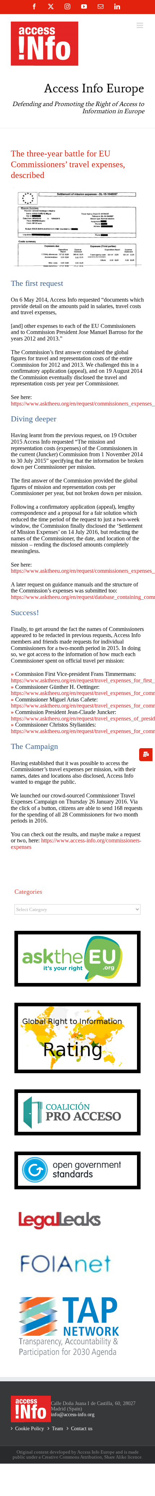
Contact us (81, 1428)
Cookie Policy (29, 1428)
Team (57, 1428)
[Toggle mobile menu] (140, 25)
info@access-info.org (72, 1414)
